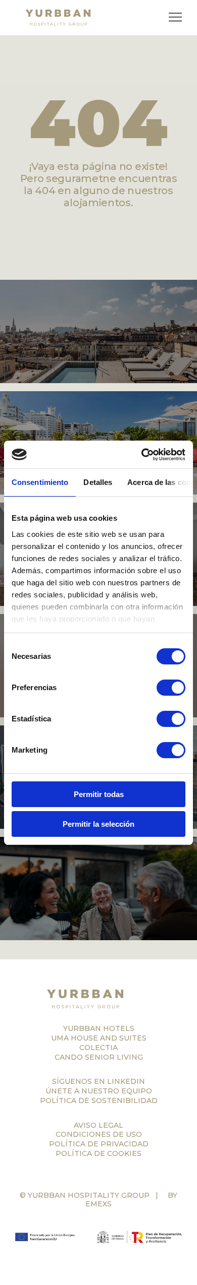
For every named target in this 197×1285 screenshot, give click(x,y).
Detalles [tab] (97, 482)
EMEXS (98, 1203)
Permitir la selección (98, 824)
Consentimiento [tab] (40, 482)
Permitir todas (99, 794)
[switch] (171, 688)
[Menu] (175, 18)
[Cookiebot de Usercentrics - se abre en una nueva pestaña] (141, 454)
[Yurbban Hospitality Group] (98, 999)
